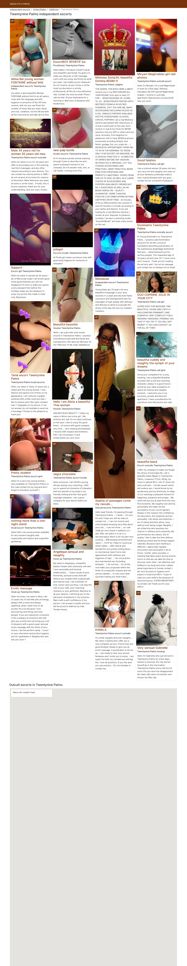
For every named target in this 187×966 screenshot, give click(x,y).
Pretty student (21, 472)
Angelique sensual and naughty (68, 553)
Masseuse (102, 278)
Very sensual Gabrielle (152, 647)
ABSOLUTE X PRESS (20, 4)
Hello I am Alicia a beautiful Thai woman (71, 403)
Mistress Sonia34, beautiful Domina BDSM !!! (113, 79)
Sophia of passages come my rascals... (113, 502)
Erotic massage (21, 588)
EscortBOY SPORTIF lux (69, 61)
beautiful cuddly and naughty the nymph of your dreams (156, 363)
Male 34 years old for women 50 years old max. (28, 152)
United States (39, 9)
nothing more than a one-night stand (28, 522)
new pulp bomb (63, 150)
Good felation (146, 160)
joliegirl (58, 249)
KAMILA (101, 629)
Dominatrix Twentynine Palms (153, 226)
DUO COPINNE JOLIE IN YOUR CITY (153, 296)
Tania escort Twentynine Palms (28, 376)
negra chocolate (64, 474)
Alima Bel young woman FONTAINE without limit (27, 80)
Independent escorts (20, 9)
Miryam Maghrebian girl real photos (156, 75)
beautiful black (147, 461)
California (53, 9)
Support (16, 267)
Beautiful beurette (65, 324)
